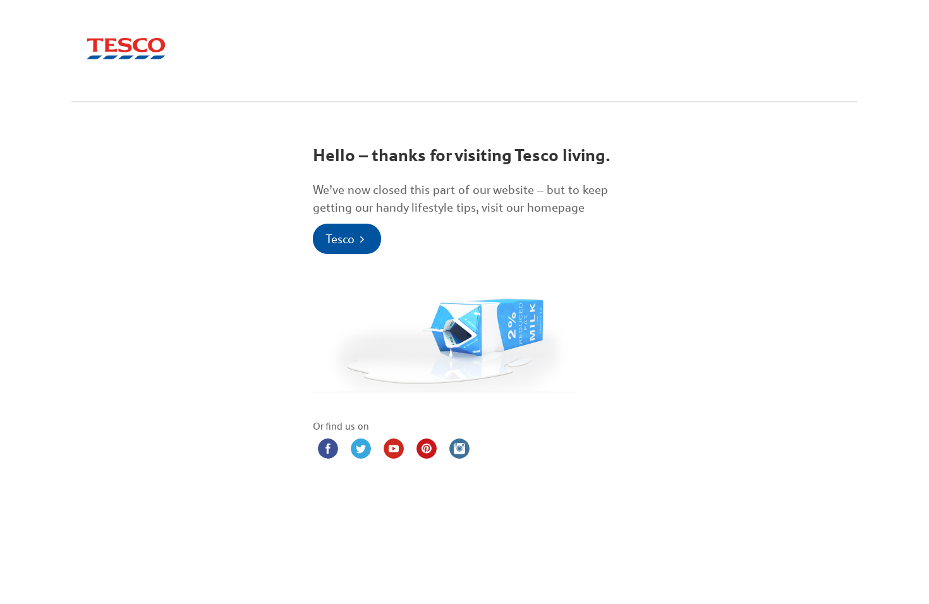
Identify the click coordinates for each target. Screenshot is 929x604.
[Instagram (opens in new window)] (459, 448)
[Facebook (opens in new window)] (328, 448)
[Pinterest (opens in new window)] (426, 448)
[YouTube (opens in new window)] (394, 448)
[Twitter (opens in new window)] (361, 448)
